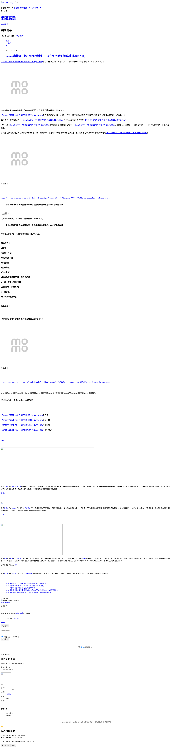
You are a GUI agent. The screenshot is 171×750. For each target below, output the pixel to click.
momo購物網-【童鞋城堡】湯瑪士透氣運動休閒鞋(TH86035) (26, 583)
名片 (7, 46)
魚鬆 (2, 514)
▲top (3, 622)
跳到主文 (4, 24)
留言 (21, 613)
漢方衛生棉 (29, 573)
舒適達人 (15, 573)
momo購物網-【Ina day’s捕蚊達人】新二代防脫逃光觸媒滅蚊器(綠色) (28, 592)
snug (2, 440)
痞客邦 (17, 613)
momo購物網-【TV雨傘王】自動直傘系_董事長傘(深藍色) (25, 586)
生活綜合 (20, 36)
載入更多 (5, 626)
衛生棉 (6, 573)
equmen (14, 508)
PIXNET (68, 722)
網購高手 (8, 18)
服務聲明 (108, 722)
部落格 (8, 43)
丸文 (11, 558)
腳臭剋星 (18, 486)
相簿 (7, 41)
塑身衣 (3, 493)
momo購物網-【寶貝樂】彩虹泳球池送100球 (20, 588)
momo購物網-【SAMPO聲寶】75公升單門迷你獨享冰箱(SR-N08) (45, 55)
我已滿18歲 (6, 745)
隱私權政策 (98, 722)
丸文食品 (20, 558)
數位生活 (16, 618)
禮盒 (16, 565)
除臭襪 (6, 486)
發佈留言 (5, 639)
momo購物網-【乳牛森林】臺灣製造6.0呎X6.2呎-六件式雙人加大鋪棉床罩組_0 (32, 590)
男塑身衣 (28, 508)
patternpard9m (5, 602)
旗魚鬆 (84, 558)
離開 (13, 745)
